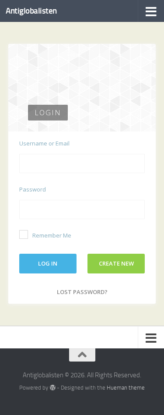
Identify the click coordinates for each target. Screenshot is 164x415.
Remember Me (51, 235)
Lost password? (82, 292)
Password (32, 189)
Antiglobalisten (31, 11)
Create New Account (116, 266)
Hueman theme (126, 387)
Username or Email (44, 143)
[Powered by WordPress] (52, 387)
